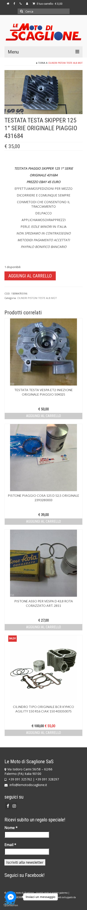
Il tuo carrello (49, 3)
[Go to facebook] (10, 896)
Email (10, 844)
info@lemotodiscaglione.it (28, 785)
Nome (11, 827)
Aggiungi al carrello (30, 276)
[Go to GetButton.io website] (11, 905)
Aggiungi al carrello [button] (43, 416)
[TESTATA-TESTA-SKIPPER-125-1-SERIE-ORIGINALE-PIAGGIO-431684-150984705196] (43, 92)
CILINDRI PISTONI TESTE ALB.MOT (65, 63)
